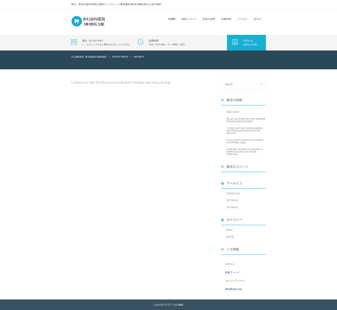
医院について (189, 19)
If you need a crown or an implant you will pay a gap (244, 141)
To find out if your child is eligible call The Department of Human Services (244, 130)
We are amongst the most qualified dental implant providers (245, 120)
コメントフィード (235, 280)
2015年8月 (232, 207)
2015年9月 (232, 200)
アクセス (242, 19)
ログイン (230, 264)
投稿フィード (232, 272)
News (229, 230)
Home (171, 19)
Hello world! (232, 111)
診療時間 (226, 19)
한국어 (257, 19)
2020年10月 (233, 193)
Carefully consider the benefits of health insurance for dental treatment (244, 152)
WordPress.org (233, 289)
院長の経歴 (209, 19)
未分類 (230, 236)
